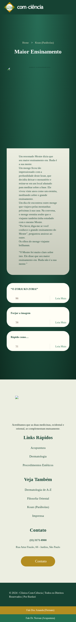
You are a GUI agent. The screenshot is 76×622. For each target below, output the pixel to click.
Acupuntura (38, 447)
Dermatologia (38, 456)
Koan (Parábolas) (44, 42)
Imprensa (38, 515)
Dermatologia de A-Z (38, 489)
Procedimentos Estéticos (38, 465)
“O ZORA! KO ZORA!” (24, 289)
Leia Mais (60, 298)
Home (25, 42)
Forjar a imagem (20, 313)
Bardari (32, 596)
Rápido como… (20, 337)
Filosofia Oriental (38, 498)
